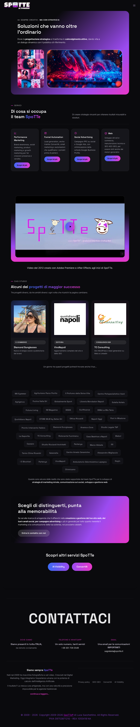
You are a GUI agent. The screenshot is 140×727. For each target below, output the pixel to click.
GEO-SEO (96, 682)
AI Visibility (58, 566)
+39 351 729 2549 (70, 648)
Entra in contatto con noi (34, 533)
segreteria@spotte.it (113, 651)
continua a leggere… (39, 694)
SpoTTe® (68, 715)
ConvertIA (82, 566)
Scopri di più (22, 165)
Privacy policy (84, 682)
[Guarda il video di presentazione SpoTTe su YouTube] (70, 226)
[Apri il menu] (134, 5)
